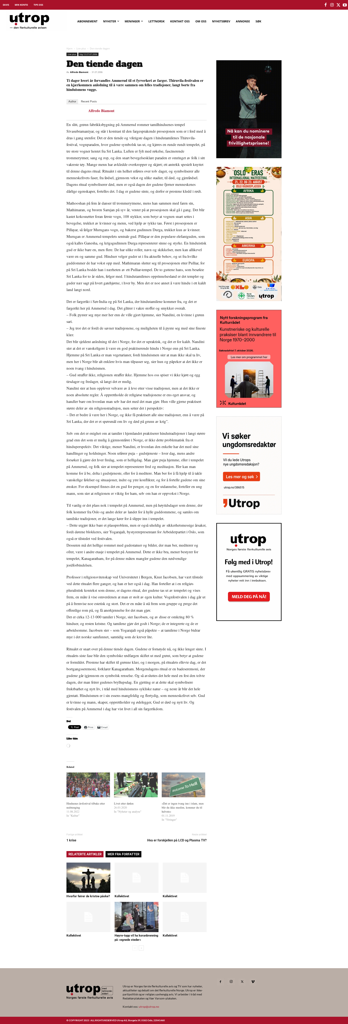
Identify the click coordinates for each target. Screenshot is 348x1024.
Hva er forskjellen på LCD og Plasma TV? (177, 840)
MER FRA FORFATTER (123, 854)
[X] (242, 982)
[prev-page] (134, 947)
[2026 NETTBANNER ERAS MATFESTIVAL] (249, 300)
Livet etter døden (124, 803)
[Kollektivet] (136, 878)
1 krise (71, 840)
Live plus (81, 48)
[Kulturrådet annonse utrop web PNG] (249, 406)
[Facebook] (220, 982)
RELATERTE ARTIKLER (85, 854)
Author (72, 101)
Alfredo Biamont (79, 72)
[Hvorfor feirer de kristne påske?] (88, 878)
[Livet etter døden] (135, 784)
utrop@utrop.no (149, 1006)
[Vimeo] (253, 982)
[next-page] (141, 947)
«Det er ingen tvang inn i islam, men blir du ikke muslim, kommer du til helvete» (183, 807)
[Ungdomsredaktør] (249, 513)
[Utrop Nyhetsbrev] (249, 620)
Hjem (69, 48)
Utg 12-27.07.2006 (88, 54)
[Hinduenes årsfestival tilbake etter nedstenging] (88, 784)
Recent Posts (89, 101)
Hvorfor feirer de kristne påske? (88, 896)
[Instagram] (231, 982)
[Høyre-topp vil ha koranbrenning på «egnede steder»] (136, 917)
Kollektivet (122, 896)
